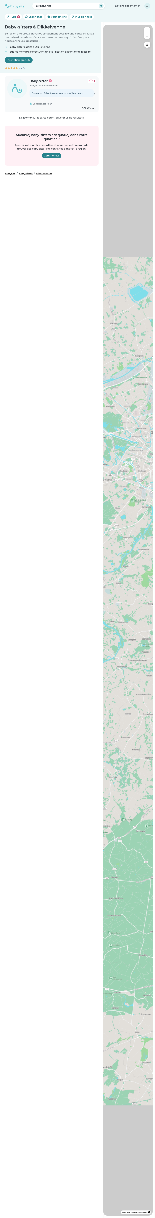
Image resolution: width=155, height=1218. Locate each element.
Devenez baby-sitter (127, 5)
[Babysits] (14, 5)
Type (14, 16)
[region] (128, 620)
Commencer (51, 155)
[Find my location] (147, 45)
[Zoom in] (147, 30)
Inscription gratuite (19, 60)
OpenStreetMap (140, 1212)
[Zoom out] (147, 36)
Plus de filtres (83, 16)
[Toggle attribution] (149, 1212)
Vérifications (58, 16)
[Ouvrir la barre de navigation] (147, 6)
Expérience (35, 16)
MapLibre (126, 1212)
